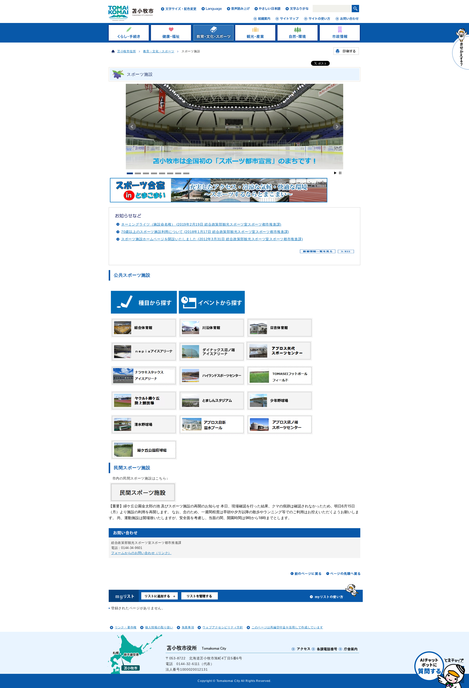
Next (337, 127)
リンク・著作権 (126, 627)
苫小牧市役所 (126, 51)
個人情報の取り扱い (159, 627)
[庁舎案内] (348, 649)
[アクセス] (301, 649)
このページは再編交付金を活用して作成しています (287, 627)
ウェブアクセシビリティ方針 (223, 627)
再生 (335, 173)
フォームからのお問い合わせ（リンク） (141, 553)
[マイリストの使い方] (326, 598)
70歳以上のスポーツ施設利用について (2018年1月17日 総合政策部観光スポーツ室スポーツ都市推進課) (205, 232)
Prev (132, 127)
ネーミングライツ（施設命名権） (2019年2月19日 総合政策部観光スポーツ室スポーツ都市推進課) (201, 224)
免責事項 (188, 627)
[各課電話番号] (325, 649)
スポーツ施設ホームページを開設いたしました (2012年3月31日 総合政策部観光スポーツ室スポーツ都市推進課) (212, 239)
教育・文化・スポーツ (158, 51)
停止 (340, 173)
